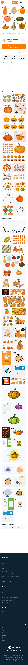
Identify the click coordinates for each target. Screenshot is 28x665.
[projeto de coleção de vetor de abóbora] (8, 285)
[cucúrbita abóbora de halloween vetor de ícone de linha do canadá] (6, 571)
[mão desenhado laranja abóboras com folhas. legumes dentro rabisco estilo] (13, 409)
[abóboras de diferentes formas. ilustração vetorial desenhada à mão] (9, 228)
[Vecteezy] (2, 2)
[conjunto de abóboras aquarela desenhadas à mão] (6, 98)
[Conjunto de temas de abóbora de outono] (8, 436)
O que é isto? (13, 62)
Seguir (23, 41)
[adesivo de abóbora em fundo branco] (8, 181)
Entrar (21, 2)
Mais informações (7, 66)
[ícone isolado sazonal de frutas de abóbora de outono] (8, 158)
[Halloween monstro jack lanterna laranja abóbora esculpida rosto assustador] (13, 192)
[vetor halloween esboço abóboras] (9, 210)
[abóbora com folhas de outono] (8, 170)
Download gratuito (14, 46)
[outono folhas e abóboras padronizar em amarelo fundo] (9, 426)
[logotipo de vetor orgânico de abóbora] (13, 558)
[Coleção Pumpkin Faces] (13, 144)
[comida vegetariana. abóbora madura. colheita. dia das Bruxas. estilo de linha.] (8, 261)
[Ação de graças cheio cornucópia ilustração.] (7, 326)
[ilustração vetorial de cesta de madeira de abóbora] (21, 389)
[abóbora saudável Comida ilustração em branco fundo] (8, 495)
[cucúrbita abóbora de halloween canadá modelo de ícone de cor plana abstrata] (9, 511)
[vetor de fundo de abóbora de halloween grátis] (6, 607)
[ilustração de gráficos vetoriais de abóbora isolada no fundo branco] (8, 273)
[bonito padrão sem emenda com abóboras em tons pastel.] (8, 130)
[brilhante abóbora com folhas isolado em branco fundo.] (6, 418)
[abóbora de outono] (8, 118)
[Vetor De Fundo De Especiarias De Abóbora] (7, 200)
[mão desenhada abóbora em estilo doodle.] (8, 297)
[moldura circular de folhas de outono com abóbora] (8, 238)
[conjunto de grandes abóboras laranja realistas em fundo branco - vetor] (19, 169)
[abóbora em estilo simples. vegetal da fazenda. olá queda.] (8, 249)
